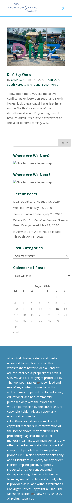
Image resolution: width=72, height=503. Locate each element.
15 (57, 309)
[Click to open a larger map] (32, 163)
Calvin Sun (17, 80)
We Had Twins (23, 208)
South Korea (50, 84)
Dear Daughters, (24, 201)
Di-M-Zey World (19, 74)
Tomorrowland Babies (28, 214)
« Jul (16, 332)
